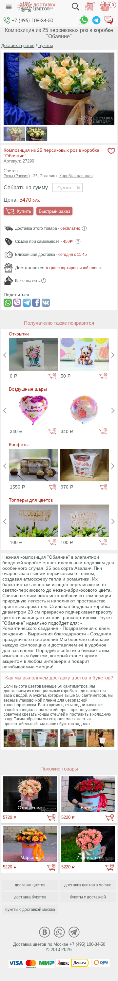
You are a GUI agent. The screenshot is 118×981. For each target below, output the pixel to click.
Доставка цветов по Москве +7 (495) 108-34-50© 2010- (59, 947)
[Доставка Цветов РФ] (35, 7)
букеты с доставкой (88, 897)
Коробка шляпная (76, 176)
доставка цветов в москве (87, 885)
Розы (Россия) (17, 176)
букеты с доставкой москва (30, 909)
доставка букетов (30, 897)
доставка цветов (30, 885)
